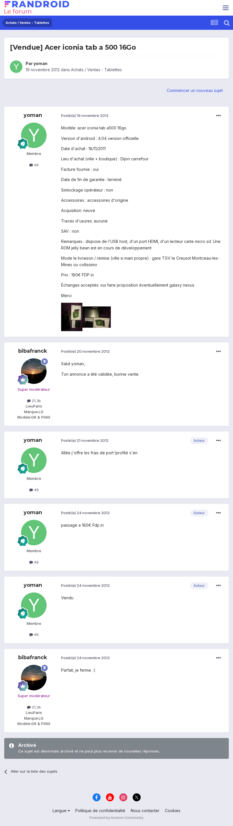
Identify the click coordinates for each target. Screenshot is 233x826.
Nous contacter (145, 810)
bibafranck (32, 351)
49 (36, 165)
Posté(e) (85, 115)
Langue (60, 810)
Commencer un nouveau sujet (195, 90)
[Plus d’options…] (218, 115)
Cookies (172, 810)
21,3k (36, 400)
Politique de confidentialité (100, 810)
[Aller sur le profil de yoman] (16, 66)
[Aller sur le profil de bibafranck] (34, 371)
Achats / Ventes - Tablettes (96, 69)
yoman (40, 63)
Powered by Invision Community (116, 818)
